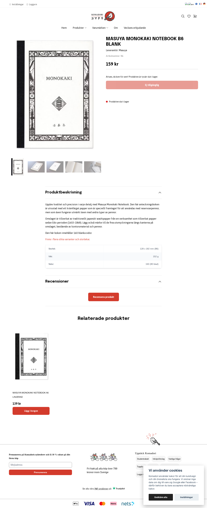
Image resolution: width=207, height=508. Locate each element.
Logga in (140, 474)
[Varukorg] (195, 16)
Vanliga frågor (174, 459)
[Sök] (183, 16)
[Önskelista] (189, 16)
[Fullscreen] (55, 94)
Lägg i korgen (31, 411)
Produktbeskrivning (63, 192)
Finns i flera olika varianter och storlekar (67, 239)
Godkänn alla (160, 497)
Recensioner (57, 281)
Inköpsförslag (159, 459)
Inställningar (186, 497)
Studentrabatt (143, 459)
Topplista (141, 467)
